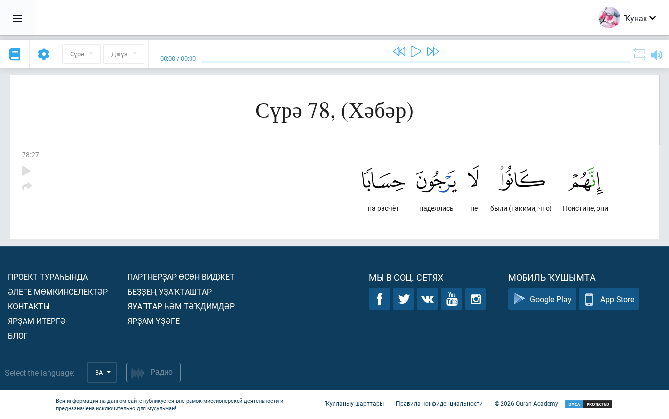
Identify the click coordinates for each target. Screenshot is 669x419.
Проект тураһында (48, 276)
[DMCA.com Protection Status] (588, 404)
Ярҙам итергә (37, 321)
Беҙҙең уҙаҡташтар (169, 291)
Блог (18, 335)
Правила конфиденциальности (439, 403)
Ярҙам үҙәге (153, 321)
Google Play (551, 299)
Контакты (29, 306)
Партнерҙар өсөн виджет (181, 276)
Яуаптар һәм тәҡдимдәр (181, 306)
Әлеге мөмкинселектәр (58, 291)
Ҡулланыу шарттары (354, 403)
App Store (617, 299)
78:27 (30, 154)
